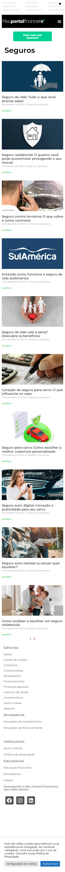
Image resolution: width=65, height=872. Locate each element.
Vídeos (8, 780)
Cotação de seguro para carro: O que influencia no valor (32, 392)
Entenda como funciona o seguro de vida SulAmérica (32, 276)
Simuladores (12, 774)
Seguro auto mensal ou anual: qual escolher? (31, 565)
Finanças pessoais (16, 686)
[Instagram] (20, 800)
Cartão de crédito (15, 659)
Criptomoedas (13, 670)
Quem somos (13, 748)
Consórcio (11, 665)
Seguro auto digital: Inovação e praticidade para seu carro (27, 507)
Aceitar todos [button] (50, 863)
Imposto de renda (16, 692)
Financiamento (14, 681)
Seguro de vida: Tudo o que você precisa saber (29, 99)
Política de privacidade (19, 754)
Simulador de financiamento (23, 728)
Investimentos (13, 697)
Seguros (9, 708)
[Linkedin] (31, 800)
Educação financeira (17, 767)
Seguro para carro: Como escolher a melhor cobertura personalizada (31, 450)
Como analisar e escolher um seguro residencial (32, 623)
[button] (59, 21)
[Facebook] (9, 800)
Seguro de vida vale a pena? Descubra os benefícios (25, 334)
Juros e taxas (12, 703)
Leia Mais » (7, 111)
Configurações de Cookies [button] (21, 863)
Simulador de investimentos (23, 721)
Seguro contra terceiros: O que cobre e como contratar (32, 218)
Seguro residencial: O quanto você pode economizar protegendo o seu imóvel (32, 159)
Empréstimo (12, 676)
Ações (8, 654)
